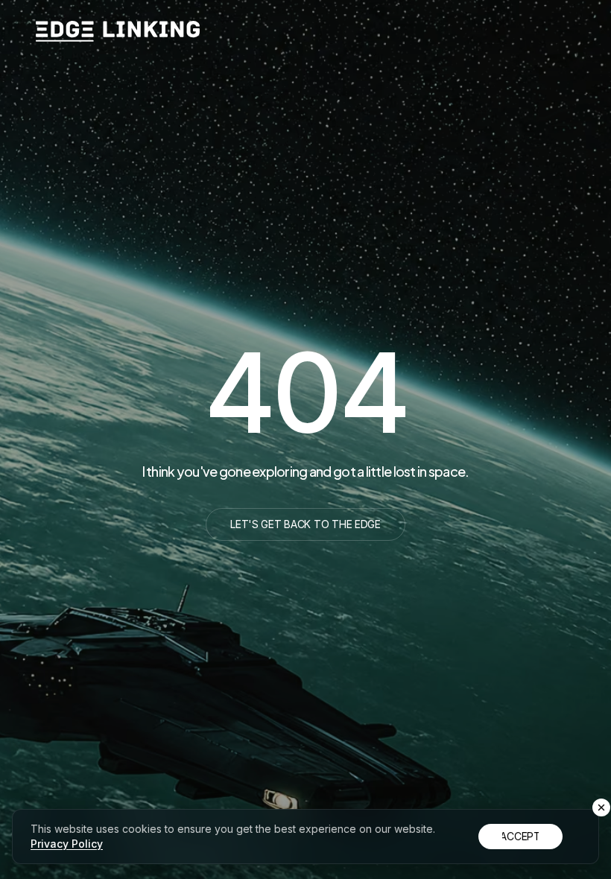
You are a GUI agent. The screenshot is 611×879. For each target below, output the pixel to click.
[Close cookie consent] (601, 807)
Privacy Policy (67, 843)
